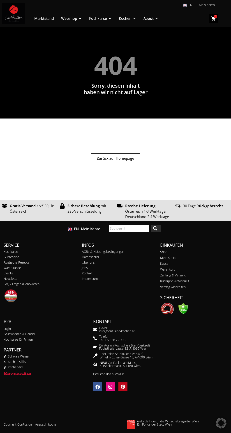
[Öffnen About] (156, 18)
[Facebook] (97, 386)
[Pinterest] (122, 386)
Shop (163, 252)
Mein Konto (207, 5)
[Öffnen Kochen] (134, 18)
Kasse (164, 263)
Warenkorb (167, 269)
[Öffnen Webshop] (80, 18)
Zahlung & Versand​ (173, 275)
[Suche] (156, 228)
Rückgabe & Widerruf (174, 281)
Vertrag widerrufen (172, 287)
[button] (221, 423)
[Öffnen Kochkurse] (110, 18)
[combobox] (129, 228)
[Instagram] (110, 386)
